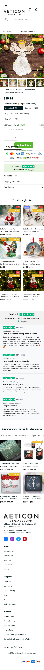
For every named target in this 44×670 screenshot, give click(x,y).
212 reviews (31, 318)
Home (2, 31)
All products (11, 31)
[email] (17, 530)
